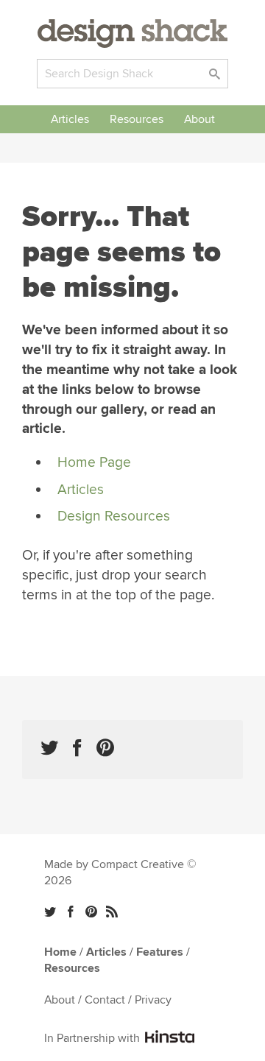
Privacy (153, 1000)
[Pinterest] (91, 911)
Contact (105, 1000)
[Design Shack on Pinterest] (105, 748)
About (199, 119)
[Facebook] (71, 911)
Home (60, 952)
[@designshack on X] (50, 911)
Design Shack (132, 33)
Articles (70, 119)
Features (159, 952)
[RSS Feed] (112, 911)
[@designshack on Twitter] (49, 748)
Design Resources (113, 516)
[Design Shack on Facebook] (77, 748)
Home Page (94, 462)
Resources (136, 119)
